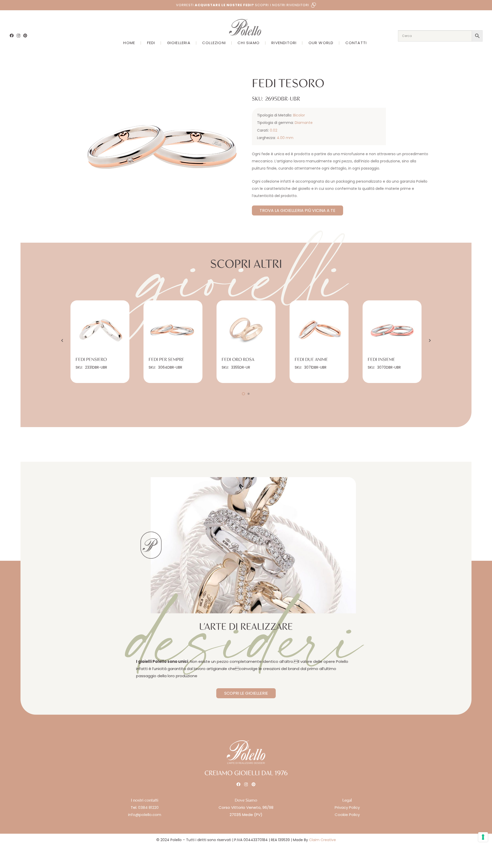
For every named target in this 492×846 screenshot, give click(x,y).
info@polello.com (144, 814)
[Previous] (62, 340)
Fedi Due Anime (311, 359)
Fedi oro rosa (238, 359)
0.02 (273, 130)
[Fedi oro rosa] (246, 330)
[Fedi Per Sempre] (173, 330)
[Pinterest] (25, 35)
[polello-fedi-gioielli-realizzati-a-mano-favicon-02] (151, 545)
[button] (232, 74)
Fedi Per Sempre (166, 359)
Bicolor (299, 115)
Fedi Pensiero (91, 359)
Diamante (304, 122)
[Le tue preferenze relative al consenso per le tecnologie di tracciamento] (483, 837)
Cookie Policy (347, 814)
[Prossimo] (429, 340)
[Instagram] (18, 36)
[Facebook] (12, 35)
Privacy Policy (347, 807)
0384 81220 (148, 807)
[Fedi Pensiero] (100, 330)
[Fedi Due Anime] (319, 330)
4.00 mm (285, 137)
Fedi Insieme (381, 359)
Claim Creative (322, 839)
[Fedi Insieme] (392, 330)
